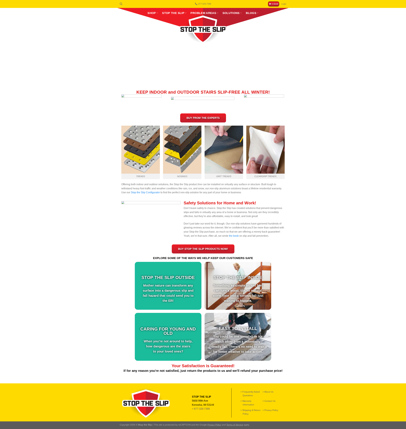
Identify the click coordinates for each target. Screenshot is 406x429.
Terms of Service (234, 424)
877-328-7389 (202, 408)
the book (234, 235)
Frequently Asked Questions (251, 394)
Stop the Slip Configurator (145, 192)
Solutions (231, 13)
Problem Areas (203, 13)
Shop (151, 13)
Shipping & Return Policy (252, 412)
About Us (269, 392)
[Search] (121, 4)
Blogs (251, 13)
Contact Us (270, 401)
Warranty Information (248, 403)
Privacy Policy (271, 410)
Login (283, 4)
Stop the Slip (173, 13)
